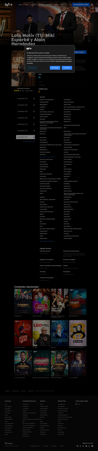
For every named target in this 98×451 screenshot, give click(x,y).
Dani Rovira (66, 223)
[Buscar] (70, 4)
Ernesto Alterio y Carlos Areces (71, 235)
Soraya (41, 171)
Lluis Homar (67, 214)
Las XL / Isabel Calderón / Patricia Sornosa (74, 106)
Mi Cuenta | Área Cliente (63, 408)
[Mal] (17, 90)
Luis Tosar (42, 201)
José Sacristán (43, 204)
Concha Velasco (68, 164)
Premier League (43, 410)
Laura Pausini (67, 186)
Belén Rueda (43, 169)
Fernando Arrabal (44, 102)
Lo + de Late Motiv (73, 377)
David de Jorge (67, 114)
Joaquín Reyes (43, 190)
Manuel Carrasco (68, 231)
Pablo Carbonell (68, 190)
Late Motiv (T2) (23, 131)
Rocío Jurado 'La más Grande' (29, 423)
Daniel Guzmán (67, 219)
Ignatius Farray (43, 125)
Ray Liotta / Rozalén (45, 183)
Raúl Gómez (43, 147)
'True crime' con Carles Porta (29, 425)
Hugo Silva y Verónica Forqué (71, 201)
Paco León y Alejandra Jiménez (47, 228)
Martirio (42, 214)
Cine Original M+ (8, 406)
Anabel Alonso (67, 188)
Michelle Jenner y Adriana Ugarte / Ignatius (50, 178)
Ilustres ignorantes (37, 316)
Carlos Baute (43, 223)
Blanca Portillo (67, 104)
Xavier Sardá (67, 137)
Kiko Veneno (43, 154)
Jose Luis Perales (68, 147)
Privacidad (54, 446)
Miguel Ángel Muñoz (68, 209)
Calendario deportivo (45, 4)
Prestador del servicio (34, 446)
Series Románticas (8, 425)
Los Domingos (25, 408)
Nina (65, 166)
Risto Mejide (67, 183)
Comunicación (61, 434)
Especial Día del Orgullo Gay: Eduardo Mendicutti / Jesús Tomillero (49, 122)
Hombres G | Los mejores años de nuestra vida (31, 420)
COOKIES (61, 446)
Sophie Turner (67, 121)
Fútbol (33, 4)
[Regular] (18, 90)
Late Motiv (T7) (22, 98)
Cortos (6, 415)
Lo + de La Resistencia (19, 377)
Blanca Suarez (67, 119)
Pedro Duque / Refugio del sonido (72, 125)
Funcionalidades (61, 406)
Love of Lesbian (67, 171)
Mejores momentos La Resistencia (41, 377)
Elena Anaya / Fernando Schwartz (72, 109)
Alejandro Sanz (43, 238)
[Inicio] (9, 4)
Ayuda (79, 404)
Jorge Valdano (67, 99)
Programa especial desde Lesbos (72, 154)
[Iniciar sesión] (91, 4)
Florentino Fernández (45, 186)
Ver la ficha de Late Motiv (29, 141)
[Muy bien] (22, 90)
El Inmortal (25, 415)
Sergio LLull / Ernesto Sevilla (70, 149)
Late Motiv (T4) (22, 118)
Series (20, 4)
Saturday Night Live (73, 316)
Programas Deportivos (27, 431)
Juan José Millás (68, 159)
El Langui (66, 221)
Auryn (41, 226)
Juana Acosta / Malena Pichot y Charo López (50, 144)
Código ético (60, 412)
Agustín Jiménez (44, 116)
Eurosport (42, 427)
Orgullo (6, 434)
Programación (43, 434)
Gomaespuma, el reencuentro (76, 347)
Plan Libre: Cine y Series (63, 419)
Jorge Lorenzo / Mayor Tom (46, 206)
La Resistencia (17, 316)
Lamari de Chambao (69, 102)
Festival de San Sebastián (28, 427)
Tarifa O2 (60, 430)
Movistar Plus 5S (26, 436)
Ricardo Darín (67, 131)
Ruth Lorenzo (67, 211)
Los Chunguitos (43, 209)
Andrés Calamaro (68, 161)
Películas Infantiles (9, 419)
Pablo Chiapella (67, 169)
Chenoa (66, 178)
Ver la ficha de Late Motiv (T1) (47, 241)
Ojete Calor (42, 133)
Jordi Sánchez (67, 111)
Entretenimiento (8, 432)
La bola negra (25, 406)
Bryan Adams (67, 226)
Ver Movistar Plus (61, 404)
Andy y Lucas (67, 204)
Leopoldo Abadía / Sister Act (71, 181)
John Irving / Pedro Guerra (46, 159)
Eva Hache (66, 233)
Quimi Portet (43, 131)
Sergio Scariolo (43, 233)
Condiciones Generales (63, 410)
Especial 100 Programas (45, 114)
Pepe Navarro (67, 116)
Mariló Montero (43, 149)
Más (62, 5)
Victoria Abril (43, 161)
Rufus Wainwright (44, 166)
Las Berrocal (25, 417)
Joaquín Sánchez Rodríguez (46, 211)
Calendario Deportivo (44, 430)
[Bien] (20, 90)
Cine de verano (8, 417)
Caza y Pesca (25, 434)
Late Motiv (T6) (23, 105)
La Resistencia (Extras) (56, 377)
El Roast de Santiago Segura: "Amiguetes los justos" (58, 316)
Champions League (44, 406)
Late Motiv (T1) (22, 137)
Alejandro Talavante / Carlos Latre (72, 156)
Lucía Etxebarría (44, 142)
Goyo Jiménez (43, 137)
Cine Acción (7, 412)
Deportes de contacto (44, 425)
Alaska (41, 193)
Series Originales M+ (9, 423)
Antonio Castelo (68, 142)
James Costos (43, 140)
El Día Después (43, 412)
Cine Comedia (8, 410)
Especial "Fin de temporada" (47, 99)
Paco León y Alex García (46, 188)
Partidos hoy (42, 432)
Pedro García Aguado (45, 152)
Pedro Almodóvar (68, 238)
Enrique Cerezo (43, 231)
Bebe (41, 221)
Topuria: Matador (43, 423)
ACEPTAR (67, 67)
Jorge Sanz (42, 216)
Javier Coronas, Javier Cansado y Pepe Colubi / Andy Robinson (75, 134)
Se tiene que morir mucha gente (29, 412)
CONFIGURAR (32, 67)
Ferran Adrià (43, 176)
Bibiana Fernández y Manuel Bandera (73, 228)
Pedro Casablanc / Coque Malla (47, 199)
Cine (26, 4)
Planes (59, 421)
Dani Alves (42, 197)
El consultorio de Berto (19, 347)
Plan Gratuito (60, 423)
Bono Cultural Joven (62, 427)
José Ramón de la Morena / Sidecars (48, 181)
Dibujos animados (26, 429)
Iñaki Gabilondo (67, 197)
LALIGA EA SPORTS (44, 408)
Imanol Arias (67, 216)
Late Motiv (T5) (23, 111)
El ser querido (25, 404)
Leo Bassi (42, 109)
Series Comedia (8, 427)
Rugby (41, 421)
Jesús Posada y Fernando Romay (71, 144)
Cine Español (7, 408)
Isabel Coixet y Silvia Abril (46, 174)
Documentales (8, 430)
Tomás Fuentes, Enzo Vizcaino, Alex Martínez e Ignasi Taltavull (51, 128)
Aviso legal (45, 446)
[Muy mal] (15, 90)
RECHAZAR (55, 67)
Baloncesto (42, 417)
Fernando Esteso (44, 164)
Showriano (53, 347)
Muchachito (67, 140)
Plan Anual (60, 425)
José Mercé (42, 106)
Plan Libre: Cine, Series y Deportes (65, 417)
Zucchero (66, 152)
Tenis (56, 4)
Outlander (25, 410)
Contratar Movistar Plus (63, 415)
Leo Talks (35, 347)
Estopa (41, 235)
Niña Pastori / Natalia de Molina (47, 219)
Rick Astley (42, 119)
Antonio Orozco (67, 206)
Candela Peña (67, 174)
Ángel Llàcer (67, 176)
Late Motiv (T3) (23, 124)
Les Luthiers (67, 199)
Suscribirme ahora (81, 5)
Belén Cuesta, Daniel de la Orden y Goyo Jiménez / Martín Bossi (73, 194)
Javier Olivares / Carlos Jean (47, 111)
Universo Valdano (43, 415)
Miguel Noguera (43, 104)
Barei (65, 127)
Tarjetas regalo (61, 432)
